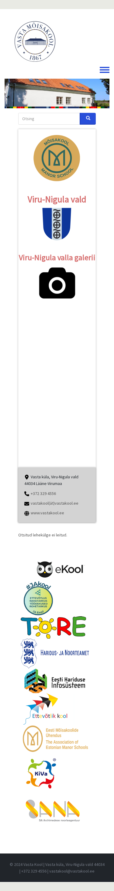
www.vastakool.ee (47, 513)
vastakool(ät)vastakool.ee (54, 503)
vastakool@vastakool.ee (72, 871)
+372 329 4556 (43, 493)
